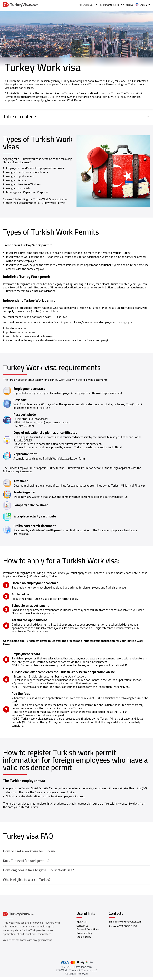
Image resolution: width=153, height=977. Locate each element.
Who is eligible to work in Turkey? (27, 880)
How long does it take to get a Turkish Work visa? (38, 870)
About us (81, 921)
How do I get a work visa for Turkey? (29, 851)
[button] (76, 116)
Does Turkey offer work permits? (26, 861)
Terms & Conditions (87, 929)
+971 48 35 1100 (127, 926)
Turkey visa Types (86, 5)
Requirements (105, 5)
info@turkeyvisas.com (128, 921)
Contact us (128, 5)
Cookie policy (83, 936)
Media (116, 5)
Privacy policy (84, 933)
